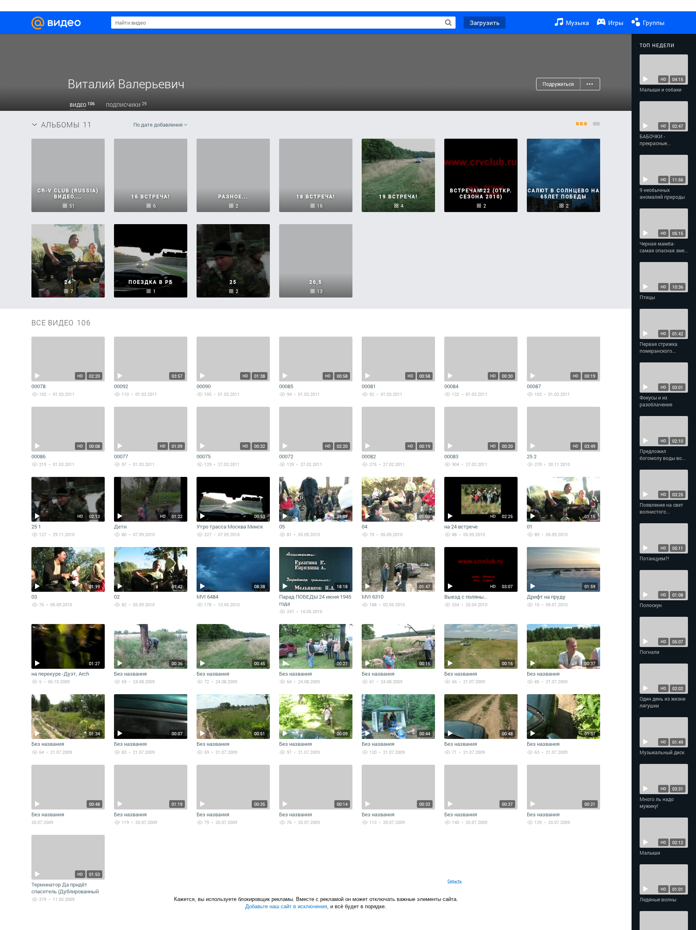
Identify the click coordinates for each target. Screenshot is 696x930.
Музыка (576, 23)
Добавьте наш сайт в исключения (286, 906)
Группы (653, 23)
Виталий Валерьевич (126, 84)
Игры (615, 23)
